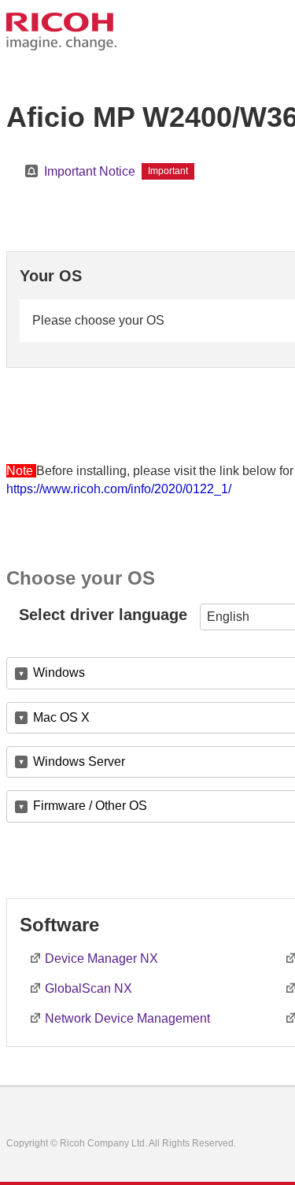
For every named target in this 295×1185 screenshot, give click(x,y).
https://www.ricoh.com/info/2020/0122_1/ (118, 489)
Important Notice (89, 171)
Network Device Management (127, 1018)
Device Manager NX (101, 958)
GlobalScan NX (88, 988)
